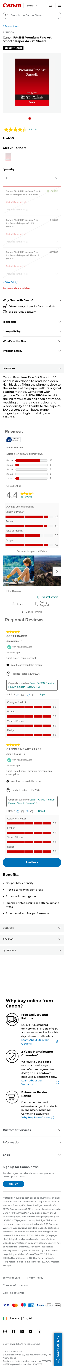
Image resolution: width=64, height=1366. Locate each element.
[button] (30, 118)
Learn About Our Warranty (32, 1082)
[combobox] (32, 15)
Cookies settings (13, 1292)
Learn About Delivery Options (35, 1041)
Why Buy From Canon (35, 1117)
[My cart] (51, 5)
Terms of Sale (11, 1277)
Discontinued (12, 26)
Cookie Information (15, 1285)
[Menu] (59, 5)
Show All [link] (8, 281)
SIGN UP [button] (13, 1184)
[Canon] (12, 5)
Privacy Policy (34, 1277)
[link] (32, 195)
